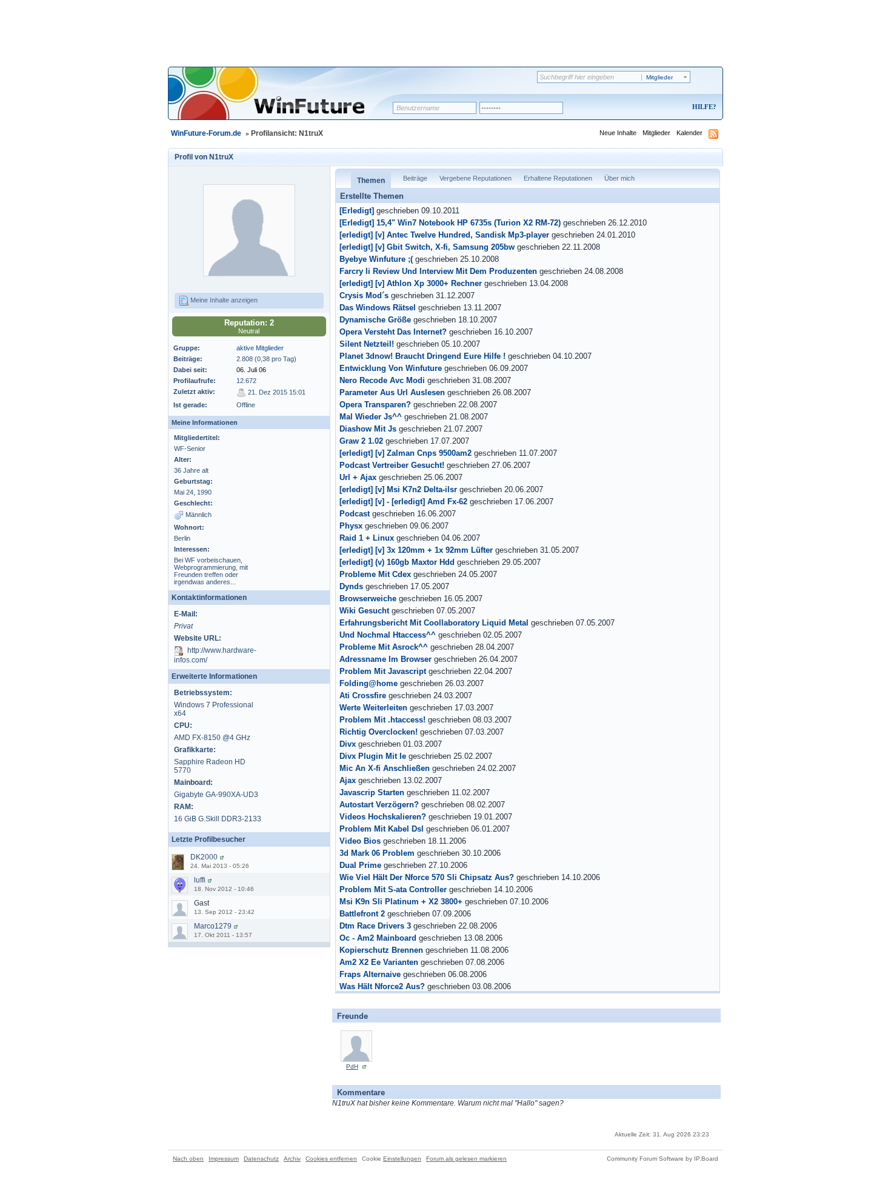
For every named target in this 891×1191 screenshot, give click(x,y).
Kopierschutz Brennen (381, 950)
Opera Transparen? (375, 405)
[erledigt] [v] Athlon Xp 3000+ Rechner (410, 283)
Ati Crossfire (362, 696)
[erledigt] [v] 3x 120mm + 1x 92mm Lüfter (416, 550)
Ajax (347, 780)
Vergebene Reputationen (475, 178)
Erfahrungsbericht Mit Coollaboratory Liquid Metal (434, 623)
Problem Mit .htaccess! (382, 720)
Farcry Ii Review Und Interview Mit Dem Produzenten (438, 271)
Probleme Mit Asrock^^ (383, 647)
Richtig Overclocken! (378, 732)
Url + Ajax (357, 477)
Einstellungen (402, 1158)
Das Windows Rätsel (377, 308)
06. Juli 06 (251, 369)
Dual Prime (360, 865)
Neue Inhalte (617, 132)
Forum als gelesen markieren (466, 1158)
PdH (352, 1066)
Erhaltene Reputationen (558, 178)
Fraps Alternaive (370, 974)
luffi (199, 880)
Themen (371, 180)
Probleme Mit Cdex (375, 574)
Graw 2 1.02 (361, 441)
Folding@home (368, 683)
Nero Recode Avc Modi (382, 380)
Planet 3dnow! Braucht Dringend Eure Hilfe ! (422, 356)
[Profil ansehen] (221, 857)
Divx (347, 744)
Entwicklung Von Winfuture (390, 368)
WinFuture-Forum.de (206, 133)
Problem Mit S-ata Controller (393, 890)
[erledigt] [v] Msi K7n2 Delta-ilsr (398, 489)
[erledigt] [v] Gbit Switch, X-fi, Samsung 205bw (427, 247)
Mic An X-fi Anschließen (384, 768)
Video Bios (360, 841)
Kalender (689, 132)
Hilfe (702, 106)
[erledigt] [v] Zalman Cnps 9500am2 (405, 453)
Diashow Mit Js (367, 429)
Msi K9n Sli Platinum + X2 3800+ (400, 902)
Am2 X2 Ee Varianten (378, 962)
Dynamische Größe (375, 320)
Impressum (224, 1158)
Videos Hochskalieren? (382, 817)
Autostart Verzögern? (379, 805)
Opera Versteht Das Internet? (393, 332)
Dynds (351, 586)
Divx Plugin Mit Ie (372, 756)
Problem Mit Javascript (382, 671)
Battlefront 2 (362, 914)
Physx (350, 526)
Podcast (354, 514)
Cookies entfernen (331, 1158)
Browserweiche (367, 599)
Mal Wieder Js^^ (370, 417)
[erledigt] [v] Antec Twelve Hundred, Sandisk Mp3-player (444, 235)
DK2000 (204, 857)
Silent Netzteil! (366, 344)
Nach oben (188, 1158)
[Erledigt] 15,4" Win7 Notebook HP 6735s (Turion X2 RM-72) (450, 223)
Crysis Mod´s (364, 296)
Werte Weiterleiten (373, 708)
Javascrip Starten (371, 793)
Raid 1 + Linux (366, 538)
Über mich (619, 178)
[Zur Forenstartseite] (284, 101)
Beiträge (415, 178)
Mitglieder (656, 132)
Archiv (292, 1158)
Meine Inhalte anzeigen (223, 300)
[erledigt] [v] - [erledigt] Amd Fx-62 (403, 502)
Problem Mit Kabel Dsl (381, 829)
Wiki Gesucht (364, 611)
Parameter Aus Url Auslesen (392, 393)
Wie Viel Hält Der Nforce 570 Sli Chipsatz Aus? (426, 877)
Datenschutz (261, 1158)
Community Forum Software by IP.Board (662, 1158)
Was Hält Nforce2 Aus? (382, 986)
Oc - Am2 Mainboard (377, 938)
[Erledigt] (356, 211)
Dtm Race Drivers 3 (375, 926)
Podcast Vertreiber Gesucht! (391, 465)
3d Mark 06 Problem (377, 853)
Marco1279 (213, 926)
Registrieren (654, 108)
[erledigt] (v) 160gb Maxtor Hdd (397, 562)
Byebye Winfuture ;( (376, 259)
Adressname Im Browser (385, 659)
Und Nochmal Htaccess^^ (387, 635)
